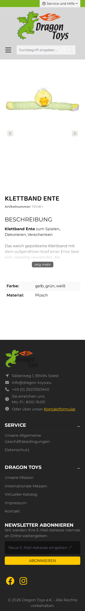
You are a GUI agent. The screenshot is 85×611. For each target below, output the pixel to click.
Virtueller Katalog (21, 494)
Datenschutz (17, 450)
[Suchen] (70, 50)
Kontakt (12, 511)
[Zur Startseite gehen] (42, 25)
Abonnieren (42, 560)
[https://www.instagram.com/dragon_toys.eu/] (23, 581)
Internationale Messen (26, 486)
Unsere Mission (19, 477)
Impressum (16, 503)
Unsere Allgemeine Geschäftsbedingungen (27, 438)
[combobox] (41, 50)
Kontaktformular (59, 409)
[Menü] (8, 50)
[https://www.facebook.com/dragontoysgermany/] (10, 581)
